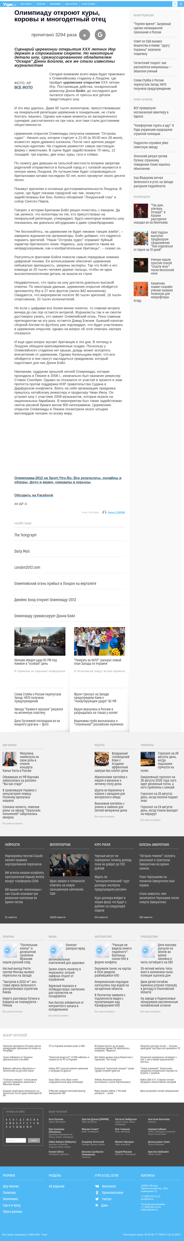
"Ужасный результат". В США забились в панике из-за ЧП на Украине (69, 1058)
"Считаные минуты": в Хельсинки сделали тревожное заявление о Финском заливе (20, 1082)
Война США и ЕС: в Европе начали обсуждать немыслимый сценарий (158, 1081)
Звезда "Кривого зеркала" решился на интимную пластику (38, 711)
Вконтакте (109, 1186)
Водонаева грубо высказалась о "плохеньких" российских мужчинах (98, 722)
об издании (56, 1186)
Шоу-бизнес (26, 4)
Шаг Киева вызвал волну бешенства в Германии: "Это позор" (114, 1058)
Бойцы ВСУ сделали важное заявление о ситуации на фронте (68, 1069)
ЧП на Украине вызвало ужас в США (67, 1046)
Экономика (55, 4)
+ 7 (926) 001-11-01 (151, 1207)
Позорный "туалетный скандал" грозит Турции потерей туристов (114, 1069)
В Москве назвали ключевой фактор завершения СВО (67, 1092)
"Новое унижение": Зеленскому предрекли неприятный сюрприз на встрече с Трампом (158, 1070)
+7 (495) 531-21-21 (150, 1196)
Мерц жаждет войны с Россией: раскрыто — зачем (110, 1092)
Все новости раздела (12, 823)
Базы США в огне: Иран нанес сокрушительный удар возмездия (66, 1081)
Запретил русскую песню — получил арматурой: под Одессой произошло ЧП (160, 1047)
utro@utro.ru (147, 1199)
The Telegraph (25, 535)
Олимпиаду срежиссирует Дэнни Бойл (44, 616)
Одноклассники (112, 1193)
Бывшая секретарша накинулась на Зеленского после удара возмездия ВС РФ (22, 1093)
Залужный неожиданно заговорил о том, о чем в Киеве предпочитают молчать (158, 1059)
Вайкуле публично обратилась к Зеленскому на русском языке (19, 1069)
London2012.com (27, 567)
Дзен (104, 1206)
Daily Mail (22, 551)
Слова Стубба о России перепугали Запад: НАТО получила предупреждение (37, 697)
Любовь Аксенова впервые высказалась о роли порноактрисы (113, 1081)
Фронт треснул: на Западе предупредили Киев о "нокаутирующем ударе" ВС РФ (95, 697)
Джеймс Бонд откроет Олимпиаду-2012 (45, 600)
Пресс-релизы (88, 4)
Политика (40, 4)
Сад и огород (71, 4)
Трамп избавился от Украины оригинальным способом (18, 1058)
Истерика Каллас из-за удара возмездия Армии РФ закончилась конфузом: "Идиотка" (112, 1048)
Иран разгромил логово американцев (159, 1091)
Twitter (107, 1199)
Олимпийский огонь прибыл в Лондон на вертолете (55, 583)
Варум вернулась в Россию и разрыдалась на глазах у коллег (96, 711)
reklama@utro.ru (149, 1209)
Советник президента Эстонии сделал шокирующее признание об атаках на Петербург (22, 1048)
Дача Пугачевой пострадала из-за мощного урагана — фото (37, 722)
